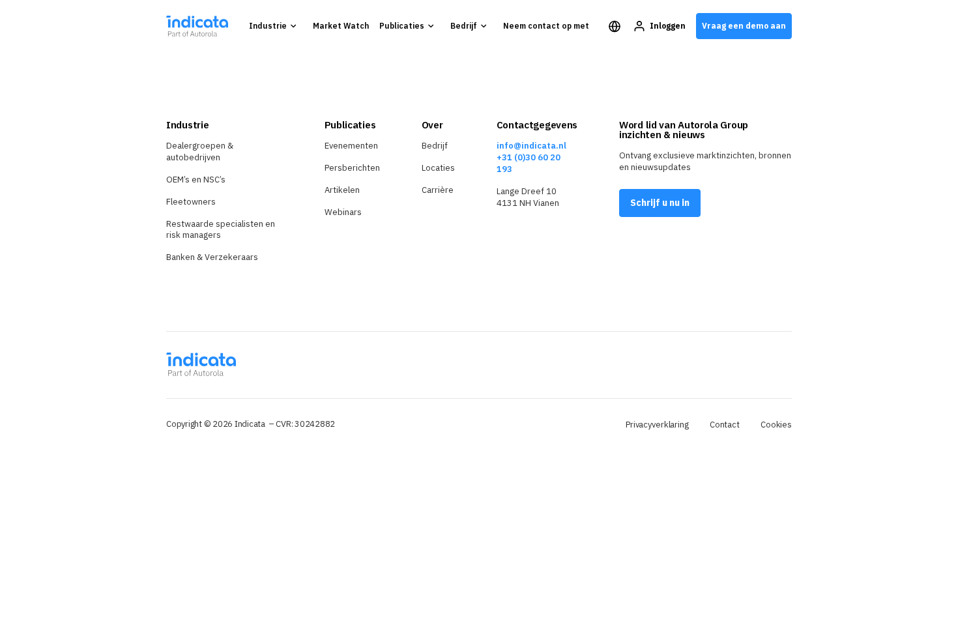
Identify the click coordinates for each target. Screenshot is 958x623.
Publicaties (401, 26)
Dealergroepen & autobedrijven (199, 151)
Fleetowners (191, 201)
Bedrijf (463, 26)
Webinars (343, 212)
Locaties (438, 167)
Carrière (438, 190)
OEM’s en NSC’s (195, 179)
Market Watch (341, 26)
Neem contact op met (546, 26)
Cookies (776, 424)
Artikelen (342, 190)
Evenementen (351, 145)
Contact (725, 424)
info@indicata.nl (531, 145)
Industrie (268, 26)
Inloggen (668, 26)
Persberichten (352, 167)
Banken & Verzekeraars (212, 257)
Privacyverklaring (657, 424)
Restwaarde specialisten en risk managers (220, 229)
